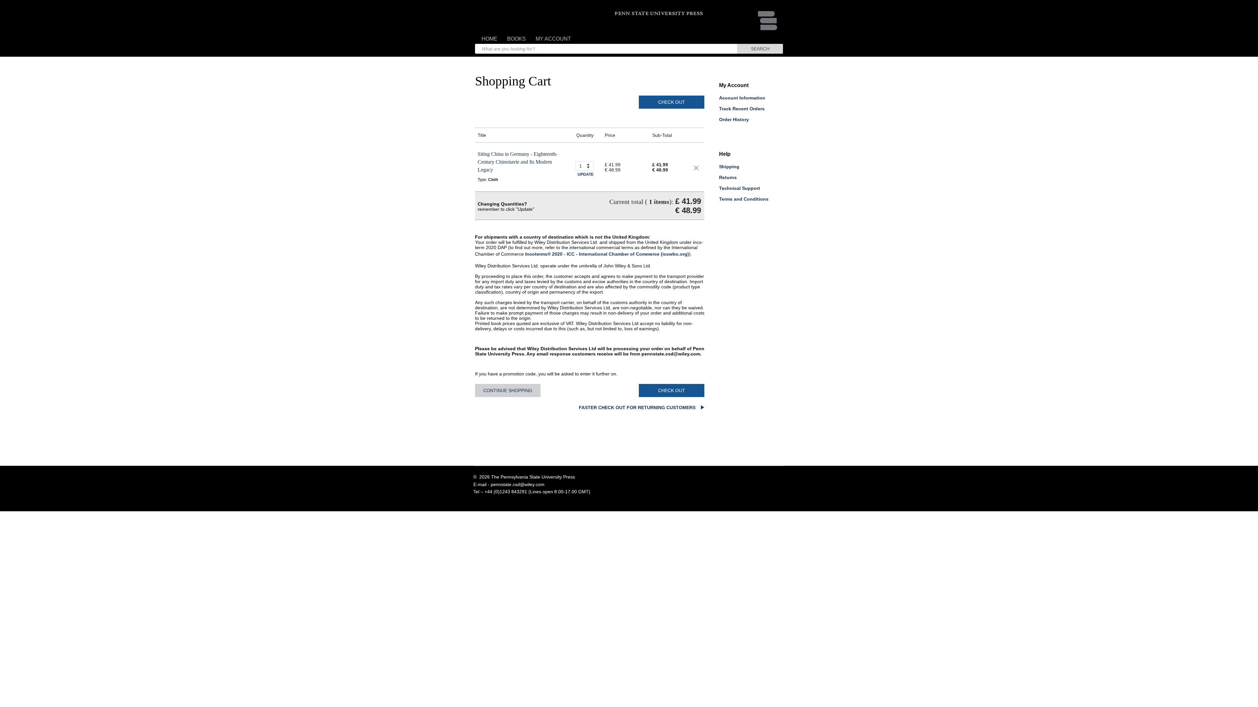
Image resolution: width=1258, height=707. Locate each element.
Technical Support (739, 188)
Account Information (742, 97)
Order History (734, 119)
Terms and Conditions (744, 199)
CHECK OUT (671, 102)
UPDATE (586, 174)
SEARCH (760, 48)
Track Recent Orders (742, 108)
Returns (728, 177)
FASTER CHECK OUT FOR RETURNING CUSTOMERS (638, 407)
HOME (489, 39)
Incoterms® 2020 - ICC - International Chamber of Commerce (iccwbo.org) (607, 254)
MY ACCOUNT (553, 39)
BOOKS (516, 39)
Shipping (729, 166)
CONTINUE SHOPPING (507, 390)
